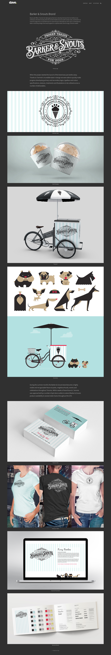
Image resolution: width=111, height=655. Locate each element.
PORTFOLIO (85, 3)
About (90, 3)
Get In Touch (96, 3)
